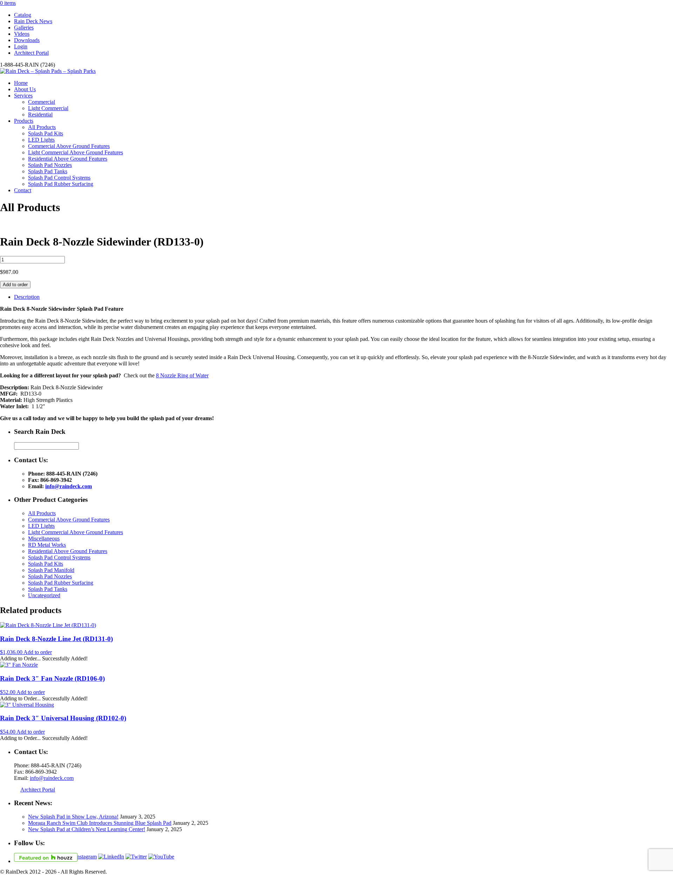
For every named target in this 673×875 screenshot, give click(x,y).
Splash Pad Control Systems (59, 178)
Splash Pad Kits (45, 133)
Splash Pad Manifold (51, 570)
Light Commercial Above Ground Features (75, 152)
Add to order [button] (37, 652)
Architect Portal (31, 53)
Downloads (27, 40)
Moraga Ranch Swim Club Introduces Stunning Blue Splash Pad (99, 823)
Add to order (15, 284)
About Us (25, 89)
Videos (21, 34)
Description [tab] (27, 297)
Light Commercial (48, 108)
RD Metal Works (47, 545)
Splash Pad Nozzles (50, 165)
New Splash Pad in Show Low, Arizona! (73, 817)
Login (20, 46)
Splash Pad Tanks (47, 171)
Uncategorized (44, 595)
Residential (40, 114)
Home (21, 83)
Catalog (22, 15)
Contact (22, 190)
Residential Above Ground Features (67, 159)
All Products (42, 127)
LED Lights (41, 140)
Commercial (41, 102)
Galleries (24, 28)
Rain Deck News (33, 21)
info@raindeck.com (68, 486)
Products (23, 121)
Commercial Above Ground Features (69, 146)
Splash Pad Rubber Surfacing (60, 184)
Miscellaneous (44, 538)
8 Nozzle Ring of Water (182, 375)
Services (23, 96)
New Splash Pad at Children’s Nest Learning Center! (86, 829)
